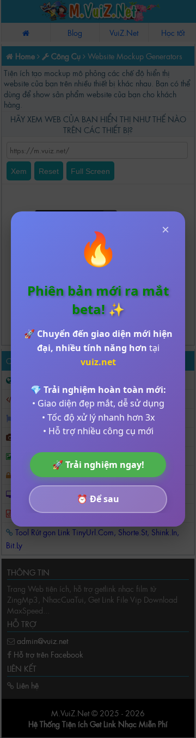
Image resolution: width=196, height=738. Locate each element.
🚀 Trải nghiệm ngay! (98, 465)
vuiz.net (98, 362)
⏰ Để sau (98, 499)
